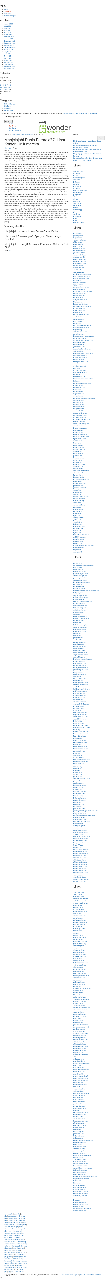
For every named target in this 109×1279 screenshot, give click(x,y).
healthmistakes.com (80, 747)
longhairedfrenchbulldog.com (83, 659)
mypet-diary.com (79, 394)
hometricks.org (78, 796)
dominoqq (76, 214)
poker (75, 212)
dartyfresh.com (78, 939)
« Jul (1, 96)
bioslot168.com (78, 1206)
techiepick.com (78, 1129)
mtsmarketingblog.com (81, 436)
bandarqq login (17, 1246)
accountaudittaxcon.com (81, 779)
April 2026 (7, 32)
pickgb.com (77, 744)
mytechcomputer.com (80, 1204)
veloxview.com (78, 875)
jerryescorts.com (79, 706)
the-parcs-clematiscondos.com (83, 565)
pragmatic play (16, 1233)
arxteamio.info (78, 774)
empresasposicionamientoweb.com (85, 1176)
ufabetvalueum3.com (80, 1042)
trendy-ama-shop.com (80, 1112)
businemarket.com (79, 663)
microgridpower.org (79, 800)
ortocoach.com (78, 806)
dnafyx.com (77, 948)
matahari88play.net (79, 665)
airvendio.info (77, 451)
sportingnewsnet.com (80, 682)
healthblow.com (78, 344)
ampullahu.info (78, 466)
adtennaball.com (79, 319)
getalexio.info (77, 776)
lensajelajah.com (79, 928)
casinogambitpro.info (80, 576)
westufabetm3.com (79, 877)
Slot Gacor (7, 13)
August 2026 (8, 24)
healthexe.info (78, 453)
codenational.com (79, 1189)
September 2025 (10, 47)
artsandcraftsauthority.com (82, 1208)
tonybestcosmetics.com (81, 1179)
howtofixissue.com (79, 263)
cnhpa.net (76, 753)
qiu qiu (75, 199)
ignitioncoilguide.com (80, 1202)
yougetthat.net (78, 638)
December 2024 (9, 66)
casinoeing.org (78, 509)
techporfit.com (78, 246)
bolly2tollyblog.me (79, 526)
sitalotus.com (77, 755)
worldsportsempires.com (81, 759)
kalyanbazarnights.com (81, 304)
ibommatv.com (78, 244)
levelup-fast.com (78, 1020)
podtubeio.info (78, 486)
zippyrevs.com (78, 285)
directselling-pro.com (80, 1196)
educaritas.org (78, 926)
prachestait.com (78, 447)
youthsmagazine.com (80, 670)
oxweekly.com (78, 396)
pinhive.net (77, 520)
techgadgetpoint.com (80, 712)
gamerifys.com (78, 236)
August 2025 (8, 49)
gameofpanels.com (79, 338)
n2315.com (77, 368)
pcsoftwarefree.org (79, 943)
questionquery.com (79, 417)
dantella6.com (78, 297)
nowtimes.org (77, 507)
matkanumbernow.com (81, 287)
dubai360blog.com (79, 719)
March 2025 (8, 60)
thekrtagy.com (78, 1157)
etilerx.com (77, 1065)
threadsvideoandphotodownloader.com (86, 591)
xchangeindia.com (79, 1159)
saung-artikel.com (79, 648)
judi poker (76, 182)
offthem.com (77, 242)
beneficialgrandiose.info (81, 479)
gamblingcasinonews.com (82, 274)
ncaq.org (76, 933)
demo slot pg (77, 205)
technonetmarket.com (80, 1080)
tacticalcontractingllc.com (81, 836)
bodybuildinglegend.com (81, 419)
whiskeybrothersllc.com (81, 879)
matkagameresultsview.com (82, 325)
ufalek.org (76, 729)
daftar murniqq (10, 1244)
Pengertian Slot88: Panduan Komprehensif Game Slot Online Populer (87, 159)
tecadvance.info (78, 458)
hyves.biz (76, 515)
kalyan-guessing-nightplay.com (83, 336)
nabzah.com (77, 321)
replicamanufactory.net (81, 1027)
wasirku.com (77, 441)
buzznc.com (77, 1181)
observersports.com (80, 653)
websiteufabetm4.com (80, 1055)
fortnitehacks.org (79, 498)
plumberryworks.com (80, 813)
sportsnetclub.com (79, 640)
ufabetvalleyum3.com (80, 873)
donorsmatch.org (79, 505)
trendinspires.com (79, 406)
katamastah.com (79, 764)
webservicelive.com (79, 1211)
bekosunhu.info (78, 477)
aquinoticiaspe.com (79, 657)
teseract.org (77, 1110)
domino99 (76, 173)
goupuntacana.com (79, 909)
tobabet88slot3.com (80, 841)
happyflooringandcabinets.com (83, 734)
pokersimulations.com (80, 1025)
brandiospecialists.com (81, 315)
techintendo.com (79, 971)
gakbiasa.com (78, 541)
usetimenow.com (79, 342)
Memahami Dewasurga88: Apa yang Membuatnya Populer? (85, 146)
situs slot (7, 1229)
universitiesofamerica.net (81, 276)
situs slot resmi (78, 171)
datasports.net (78, 700)
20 (6, 89)
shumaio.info (77, 492)
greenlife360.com (79, 253)
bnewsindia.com (78, 1127)
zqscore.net (77, 766)
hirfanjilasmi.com (79, 794)
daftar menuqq (22, 1242)
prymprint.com (78, 781)
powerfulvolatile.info (80, 488)
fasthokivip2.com (79, 650)
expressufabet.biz (79, 257)
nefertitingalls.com (79, 920)
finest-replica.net (79, 1102)
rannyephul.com (78, 409)
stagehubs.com (78, 892)
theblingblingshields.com (81, 689)
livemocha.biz (77, 511)
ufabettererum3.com (80, 851)
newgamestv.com (79, 693)
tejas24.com (77, 443)
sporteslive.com (78, 687)
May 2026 (7, 30)
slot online (76, 201)
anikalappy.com (78, 1059)
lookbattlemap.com (79, 629)
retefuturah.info (78, 1074)
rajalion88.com (78, 907)
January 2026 (9, 39)
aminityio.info (77, 460)
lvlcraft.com (77, 986)
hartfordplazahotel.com (81, 535)
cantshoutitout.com (79, 255)
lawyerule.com (78, 432)
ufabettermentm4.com (80, 853)
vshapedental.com (79, 1146)
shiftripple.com (78, 823)
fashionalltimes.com (80, 1170)
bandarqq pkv (19, 1271)
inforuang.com (78, 385)
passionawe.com (79, 809)
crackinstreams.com (80, 1010)
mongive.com (77, 323)
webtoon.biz (77, 676)
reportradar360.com (80, 411)
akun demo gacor (79, 178)
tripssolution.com (79, 995)
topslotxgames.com (79, 293)
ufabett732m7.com (79, 1114)
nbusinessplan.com (79, 250)
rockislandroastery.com (81, 1193)
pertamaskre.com (79, 588)
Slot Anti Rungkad (10, 16)
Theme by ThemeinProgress (69, 1275)
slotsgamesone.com (80, 300)
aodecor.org (77, 503)
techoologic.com (78, 1138)
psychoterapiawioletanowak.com (84, 815)
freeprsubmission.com (80, 1121)
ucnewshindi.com (79, 599)
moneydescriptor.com (80, 667)
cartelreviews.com (79, 978)
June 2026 (7, 28)
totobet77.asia (78, 845)
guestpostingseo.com (80, 573)
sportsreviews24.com (80, 717)
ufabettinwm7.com (79, 858)
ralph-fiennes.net (79, 377)
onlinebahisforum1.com (81, 901)
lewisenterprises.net (80, 941)
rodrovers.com (78, 993)
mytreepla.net (78, 1023)
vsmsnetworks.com (79, 240)
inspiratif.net (77, 238)
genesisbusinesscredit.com (82, 383)
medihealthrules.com (80, 1142)
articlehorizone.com (80, 1001)
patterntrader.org (79, 751)
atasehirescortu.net (79, 702)
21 (8, 89)
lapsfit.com (77, 1018)
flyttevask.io (77, 530)
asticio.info (76, 770)
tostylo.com (77, 635)
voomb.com (77, 710)
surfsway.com (77, 980)
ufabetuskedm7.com (80, 866)
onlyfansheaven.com (80, 372)
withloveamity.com (79, 954)
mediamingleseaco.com (81, 434)
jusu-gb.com (77, 567)
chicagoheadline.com (80, 903)
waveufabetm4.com (80, 1050)
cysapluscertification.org (81, 496)
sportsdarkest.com (79, 674)
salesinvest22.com (79, 1108)
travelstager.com (79, 404)
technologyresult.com (80, 963)
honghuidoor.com (79, 308)
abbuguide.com (78, 961)
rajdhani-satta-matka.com (82, 349)
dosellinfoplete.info (79, 483)
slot (10, 250)
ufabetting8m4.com (79, 1037)
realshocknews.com (80, 742)
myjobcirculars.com (79, 289)
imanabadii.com (78, 547)
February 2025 (9, 62)
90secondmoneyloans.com (82, 988)
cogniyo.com (77, 789)
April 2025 (7, 58)
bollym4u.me (77, 524)
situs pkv (17, 1214)
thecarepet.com (78, 569)
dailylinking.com (78, 946)
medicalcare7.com (79, 317)
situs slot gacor (21, 1224)
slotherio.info (77, 494)
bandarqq (10, 1269)
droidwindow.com (79, 1119)
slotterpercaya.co (79, 826)
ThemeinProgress (68, 113)
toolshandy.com (78, 402)
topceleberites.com (79, 1035)
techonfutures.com (79, 1136)
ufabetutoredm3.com (80, 868)
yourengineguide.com (80, 1151)
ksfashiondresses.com (80, 749)
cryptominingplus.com (80, 655)
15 (9, 87)
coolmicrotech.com (79, 1161)
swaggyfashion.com (80, 413)
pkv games (77, 186)
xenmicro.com (78, 935)
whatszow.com (78, 967)
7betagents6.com (79, 1005)
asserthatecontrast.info (81, 471)
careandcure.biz (78, 787)
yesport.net (77, 633)
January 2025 (9, 64)
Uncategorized (9, 110)
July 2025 (7, 52)
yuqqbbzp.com (78, 1003)
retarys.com (77, 623)
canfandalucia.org (79, 1149)
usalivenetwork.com (80, 595)
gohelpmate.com (79, 347)
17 (1, 89)
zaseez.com (77, 914)
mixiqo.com (77, 802)
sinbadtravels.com (79, 610)
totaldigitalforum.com (80, 1172)
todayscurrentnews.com (81, 843)
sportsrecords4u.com (80, 1033)
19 (4, 89)
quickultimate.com (79, 817)
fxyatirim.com (77, 958)
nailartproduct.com (79, 982)
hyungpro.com (78, 680)
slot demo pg (77, 203)
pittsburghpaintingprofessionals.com (85, 811)
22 (9, 89)
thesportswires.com (79, 678)
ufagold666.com (78, 1123)
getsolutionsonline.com (81, 327)
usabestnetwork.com (80, 616)
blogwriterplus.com (79, 571)
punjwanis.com (78, 563)
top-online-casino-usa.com (82, 306)
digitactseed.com (79, 984)
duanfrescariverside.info (81, 1063)
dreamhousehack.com (80, 1164)
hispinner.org (77, 330)
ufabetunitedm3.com (80, 862)
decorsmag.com (78, 272)
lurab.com (76, 1200)
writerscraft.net (78, 351)
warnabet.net (77, 522)
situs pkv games (78, 222)
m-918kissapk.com (79, 537)
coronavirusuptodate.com (81, 1008)
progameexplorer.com (80, 1191)
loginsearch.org (78, 500)
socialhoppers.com (79, 364)
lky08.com (76, 374)
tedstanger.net (78, 1082)
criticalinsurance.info (80, 332)
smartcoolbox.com (79, 828)
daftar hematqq (21, 1244)
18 (2, 89)
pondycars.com (78, 1134)
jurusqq (75, 175)
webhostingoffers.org (80, 965)
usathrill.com (77, 1144)
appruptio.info (78, 552)
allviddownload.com (80, 270)
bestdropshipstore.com (81, 976)
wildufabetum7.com (79, 881)
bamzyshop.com (78, 1131)
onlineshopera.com (79, 937)
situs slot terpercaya (80, 190)
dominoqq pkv (78, 192)
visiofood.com (78, 1117)
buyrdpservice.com (79, 631)
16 (11, 87)
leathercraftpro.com (80, 798)
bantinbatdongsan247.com (82, 582)
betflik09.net (77, 931)
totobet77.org (77, 847)
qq (16, 1269)
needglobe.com (78, 804)
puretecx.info (77, 456)
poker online (8, 1250)
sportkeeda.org (78, 783)
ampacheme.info (79, 464)
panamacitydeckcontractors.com (84, 398)
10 (1, 87)
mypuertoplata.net (79, 259)
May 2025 (7, 56)
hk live (75, 207)
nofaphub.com (78, 918)
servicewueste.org (79, 283)
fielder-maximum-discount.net (83, 379)
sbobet (12, 1265)
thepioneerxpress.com (80, 261)
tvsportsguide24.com (80, 714)
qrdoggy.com (77, 738)
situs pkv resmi (78, 197)
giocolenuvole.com (79, 950)
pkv (22, 1214)
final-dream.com (78, 1099)
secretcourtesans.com (80, 899)
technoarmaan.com (79, 1174)
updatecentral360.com (80, 761)
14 (8, 87)
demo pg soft (17, 1222)
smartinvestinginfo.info (80, 1076)
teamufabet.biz (78, 265)
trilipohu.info (77, 550)
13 (6, 87)
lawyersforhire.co (79, 661)
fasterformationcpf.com (81, 625)
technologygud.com (80, 740)
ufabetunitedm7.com (80, 864)
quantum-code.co (79, 1095)
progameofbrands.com (81, 278)
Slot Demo (7, 11)
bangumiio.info (78, 475)
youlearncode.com (79, 956)
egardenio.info (78, 772)
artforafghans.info (79, 449)
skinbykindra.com (79, 1185)
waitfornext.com (78, 1091)
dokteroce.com (78, 426)
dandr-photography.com (81, 424)
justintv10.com (78, 430)
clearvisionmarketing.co (81, 1093)
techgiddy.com (78, 593)
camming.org (77, 905)
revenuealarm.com (79, 1198)
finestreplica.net (78, 1067)
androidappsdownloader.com (83, 340)
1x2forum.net (77, 894)
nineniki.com (77, 312)
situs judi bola (17, 1267)
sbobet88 (76, 180)
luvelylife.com (77, 389)
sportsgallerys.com (79, 695)
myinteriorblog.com (79, 1125)
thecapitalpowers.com (80, 838)
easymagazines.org (80, 791)
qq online (76, 184)
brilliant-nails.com (79, 421)
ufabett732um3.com (80, 1084)
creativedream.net (79, 366)
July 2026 (7, 26)
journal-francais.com (80, 428)
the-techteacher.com (80, 1166)
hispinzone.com (78, 302)
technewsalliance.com (80, 1078)
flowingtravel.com (79, 310)
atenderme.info (78, 473)
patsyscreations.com (80, 922)
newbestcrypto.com (79, 642)
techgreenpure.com (80, 973)
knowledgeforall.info (80, 357)
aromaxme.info (78, 468)
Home (6, 9)
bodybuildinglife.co (79, 736)
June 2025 (7, 54)
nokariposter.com (79, 334)
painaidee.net (77, 672)
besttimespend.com (80, 785)
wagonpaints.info (79, 1089)
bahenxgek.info (78, 586)
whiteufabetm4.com (80, 1057)
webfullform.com (78, 268)
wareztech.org (78, 614)
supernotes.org (78, 757)
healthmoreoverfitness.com (82, 291)
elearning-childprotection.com (83, 353)
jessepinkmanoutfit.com (81, 618)
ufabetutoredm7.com (80, 870)
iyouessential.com (79, 952)
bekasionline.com (79, 248)
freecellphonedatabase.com (82, 601)
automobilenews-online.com (82, 1168)
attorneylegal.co (78, 708)
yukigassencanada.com (81, 999)
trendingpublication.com (81, 849)
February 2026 (9, 37)
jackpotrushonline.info (80, 597)
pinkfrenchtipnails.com (80, 691)
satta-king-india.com (80, 997)
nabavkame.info (78, 539)
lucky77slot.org (78, 721)
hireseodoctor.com (79, 1016)
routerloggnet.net (79, 295)
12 (4, 87)
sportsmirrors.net (79, 697)
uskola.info (77, 1087)
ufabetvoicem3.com (80, 1048)
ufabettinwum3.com (80, 860)
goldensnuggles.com (80, 627)
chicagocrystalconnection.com (83, 545)
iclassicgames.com (79, 646)
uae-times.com (78, 233)
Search (75, 134)
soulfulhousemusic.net (80, 832)
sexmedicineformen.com (81, 821)
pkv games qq (9, 1254)
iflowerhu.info (77, 543)
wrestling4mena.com (80, 355)
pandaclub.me (78, 528)
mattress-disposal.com (81, 732)
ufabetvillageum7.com (80, 1046)
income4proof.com (79, 924)
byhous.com (77, 533)
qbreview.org (77, 280)
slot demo (17, 1235)
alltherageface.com (79, 1187)
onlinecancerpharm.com (81, 727)
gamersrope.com (79, 603)
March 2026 (8, 34)
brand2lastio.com (79, 359)
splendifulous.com (79, 1031)
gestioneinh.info (78, 1104)
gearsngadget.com (79, 1014)
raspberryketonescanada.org (83, 1140)
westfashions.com (79, 400)
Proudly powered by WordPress (86, 113)
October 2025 (9, 45)
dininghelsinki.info (79, 1061)
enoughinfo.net (78, 518)
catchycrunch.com (79, 916)
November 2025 (9, 43)
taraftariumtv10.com (80, 415)
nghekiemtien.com (79, 439)
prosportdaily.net (79, 1106)
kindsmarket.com (79, 387)
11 (2, 87)
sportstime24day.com (80, 685)
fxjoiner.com (77, 1183)
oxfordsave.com (78, 644)
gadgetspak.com (79, 1012)
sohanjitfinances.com (80, 830)
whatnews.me (78, 1097)
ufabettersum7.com (79, 856)
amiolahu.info (77, 462)
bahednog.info (78, 584)
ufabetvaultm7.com (79, 1044)
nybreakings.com (79, 1153)
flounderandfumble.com (81, 1070)
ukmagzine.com (78, 612)
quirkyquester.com (79, 819)
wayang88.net (78, 1052)
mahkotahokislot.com (80, 725)
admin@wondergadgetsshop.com (23, 134)
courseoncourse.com (80, 580)
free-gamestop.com (80, 608)
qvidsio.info (77, 490)
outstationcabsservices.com (82, 1155)
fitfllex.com (76, 381)
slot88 (21, 1227)
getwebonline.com (79, 370)
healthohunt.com (79, 1072)
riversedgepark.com (80, 911)
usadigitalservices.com (81, 362)
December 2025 (9, 41)
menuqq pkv (8, 1214)
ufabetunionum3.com (80, 1040)
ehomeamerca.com (79, 969)
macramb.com (78, 392)
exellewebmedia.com (80, 606)
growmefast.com (79, 723)
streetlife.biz (77, 513)
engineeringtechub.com (81, 704)
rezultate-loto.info (79, 1029)
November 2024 (9, 69)
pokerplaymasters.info (80, 578)
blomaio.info (77, 481)
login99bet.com (78, 896)
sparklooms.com (78, 834)
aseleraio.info (77, 768)
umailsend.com (78, 620)
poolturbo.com (78, 445)
